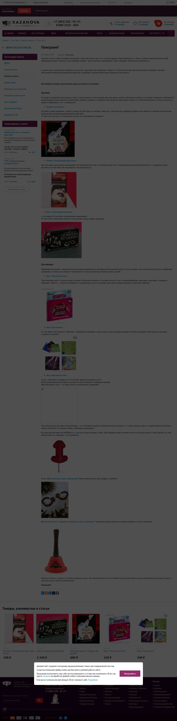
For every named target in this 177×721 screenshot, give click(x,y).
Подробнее (93, 680)
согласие (46, 676)
